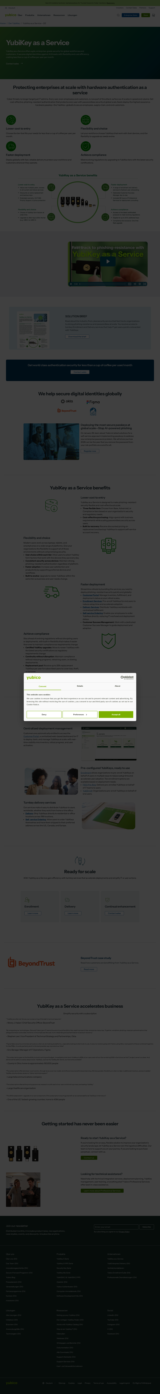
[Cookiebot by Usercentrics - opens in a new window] (123, 678)
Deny (44, 714)
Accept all (116, 714)
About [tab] (117, 686)
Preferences (78, 714)
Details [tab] (80, 686)
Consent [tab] (42, 686)
